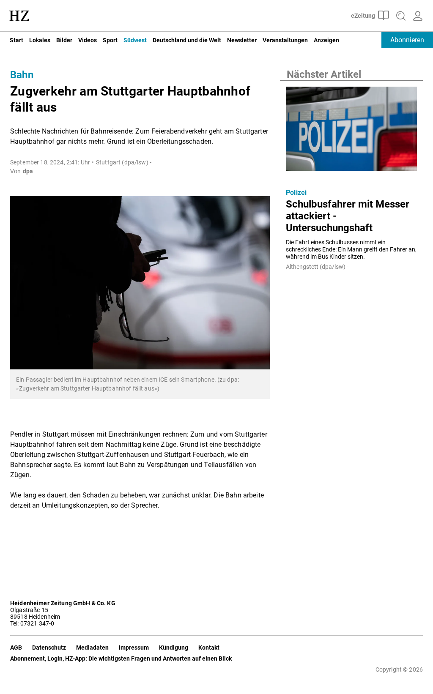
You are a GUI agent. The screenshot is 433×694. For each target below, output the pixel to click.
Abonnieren (407, 40)
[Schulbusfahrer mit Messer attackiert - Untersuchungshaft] (351, 131)
